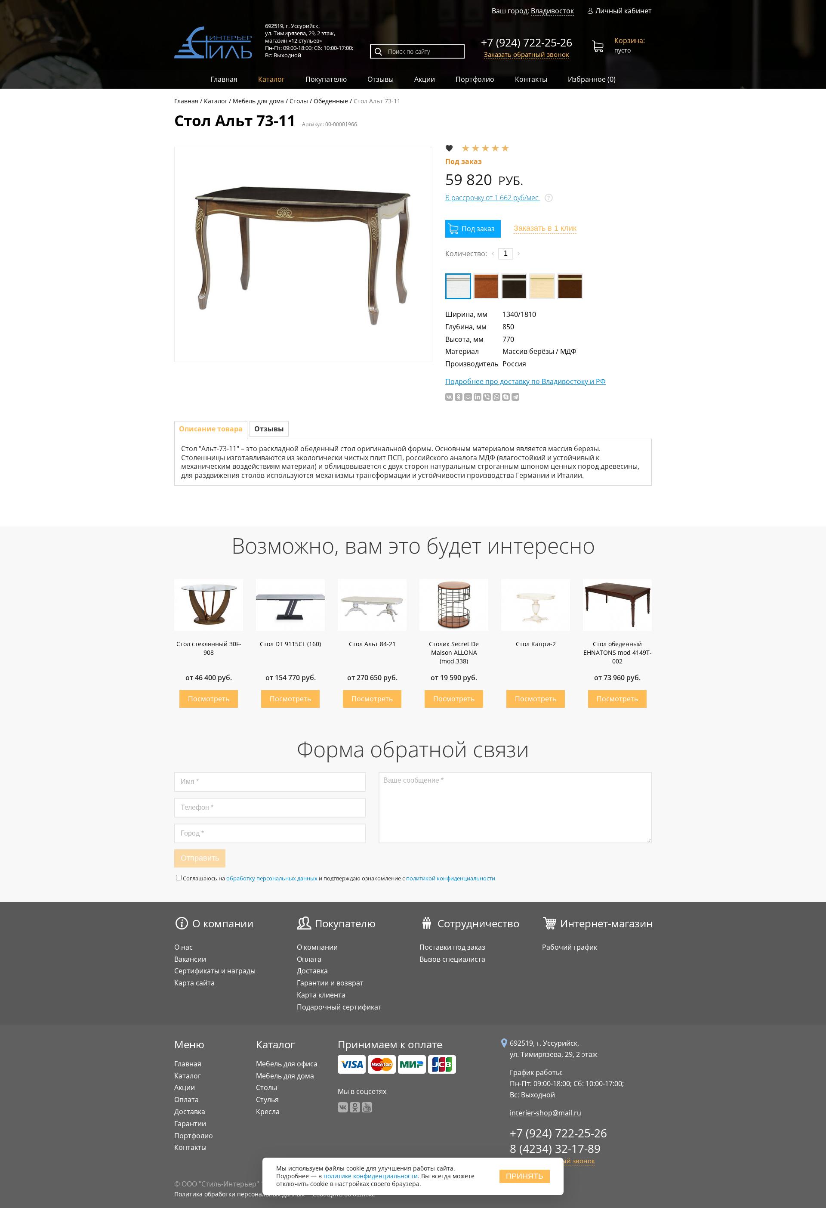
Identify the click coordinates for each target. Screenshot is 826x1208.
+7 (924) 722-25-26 (526, 42)
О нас (183, 947)
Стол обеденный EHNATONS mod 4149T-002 (617, 652)
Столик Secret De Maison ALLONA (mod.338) (454, 652)
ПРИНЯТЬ (524, 1176)
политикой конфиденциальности (450, 878)
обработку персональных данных (271, 878)
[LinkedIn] (477, 397)
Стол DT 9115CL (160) (290, 644)
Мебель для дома (285, 1076)
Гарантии (190, 1123)
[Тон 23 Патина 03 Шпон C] (542, 286)
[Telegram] (515, 397)
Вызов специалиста (452, 959)
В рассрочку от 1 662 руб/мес (492, 197)
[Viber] (487, 397)
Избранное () (592, 79)
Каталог (271, 79)
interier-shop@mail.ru (545, 1113)
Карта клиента (321, 995)
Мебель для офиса (286, 1064)
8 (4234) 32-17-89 (555, 1148)
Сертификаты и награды (215, 971)
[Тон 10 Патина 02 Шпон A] (514, 286)
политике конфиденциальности (371, 1176)
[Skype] (506, 397)
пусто (629, 45)
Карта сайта (194, 983)
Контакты (531, 79)
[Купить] (473, 229)
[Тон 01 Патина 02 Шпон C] (458, 286)
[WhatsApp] (496, 397)
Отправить (200, 858)
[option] (303, 254)
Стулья (267, 1099)
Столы (266, 1087)
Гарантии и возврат (330, 983)
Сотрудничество (478, 923)
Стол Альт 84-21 (372, 644)
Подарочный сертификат (339, 1007)
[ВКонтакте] (449, 397)
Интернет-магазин (606, 923)
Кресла (268, 1111)
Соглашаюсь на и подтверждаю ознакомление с (339, 878)
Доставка (312, 971)
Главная (223, 79)
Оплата (309, 959)
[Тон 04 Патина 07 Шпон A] (486, 286)
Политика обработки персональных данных (239, 1194)
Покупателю (326, 79)
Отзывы (380, 79)
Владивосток (552, 10)
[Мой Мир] (468, 397)
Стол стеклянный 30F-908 (208, 648)
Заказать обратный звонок (526, 54)
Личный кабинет (623, 10)
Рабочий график (569, 947)
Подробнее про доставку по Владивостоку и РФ (525, 381)
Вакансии (190, 959)
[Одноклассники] (458, 397)
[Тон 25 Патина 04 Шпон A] (570, 286)
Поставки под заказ (452, 947)
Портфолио (475, 79)
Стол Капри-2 (536, 644)
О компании (222, 923)
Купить (208, 699)
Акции (424, 79)
